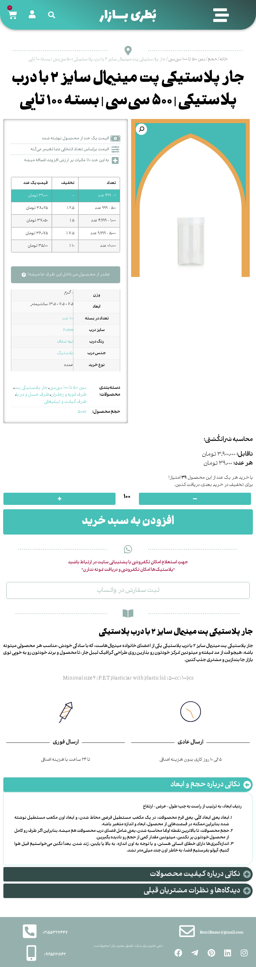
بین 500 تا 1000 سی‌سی (186, 59)
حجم (212, 59)
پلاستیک (65, 353)
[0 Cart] (12, 15)
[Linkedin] (227, 953)
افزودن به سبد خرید (128, 521)
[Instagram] (244, 953)
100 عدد (67, 318)
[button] (221, 15)
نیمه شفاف (65, 341)
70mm (67, 330)
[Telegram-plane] (195, 953)
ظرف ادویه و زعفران (68, 394)
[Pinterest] (211, 953)
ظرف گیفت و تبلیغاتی (65, 401)
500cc (82, 411)
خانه (224, 59)
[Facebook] (178, 953)
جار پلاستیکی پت (31, 387)
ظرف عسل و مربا (32, 394)
